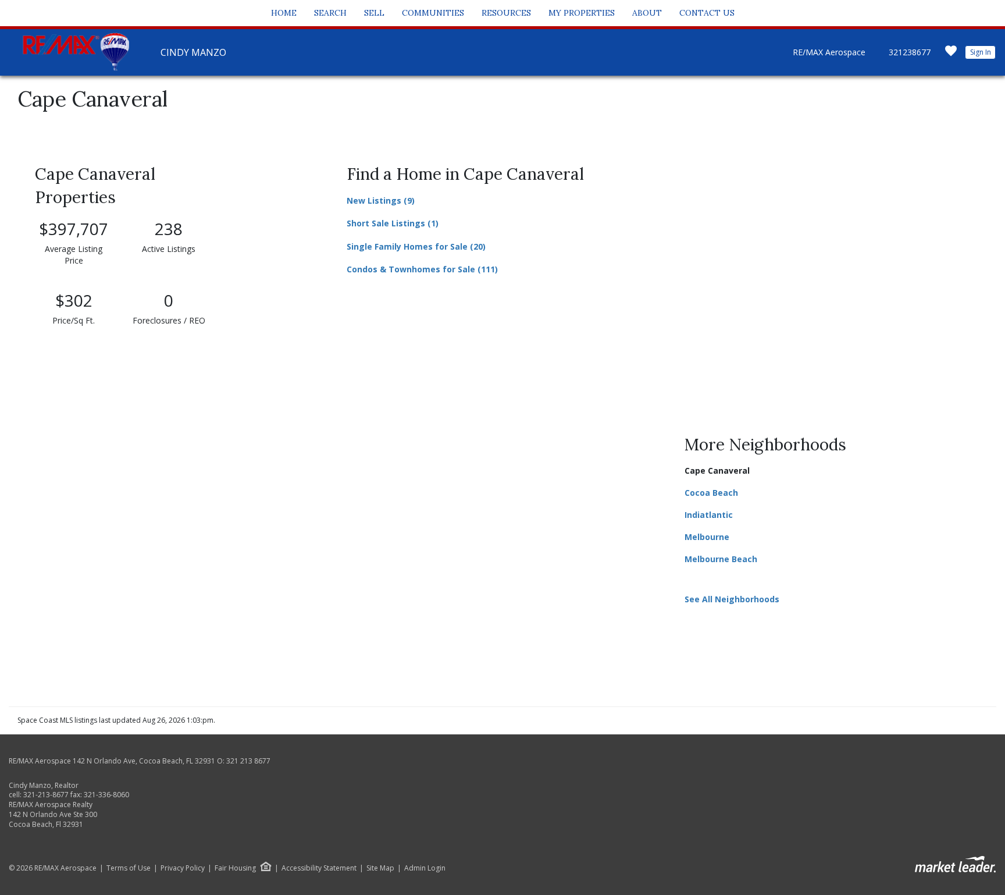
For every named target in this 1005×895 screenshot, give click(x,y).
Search (330, 13)
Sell (374, 13)
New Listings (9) (381, 200)
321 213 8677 (248, 761)
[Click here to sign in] (951, 54)
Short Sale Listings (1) (393, 223)
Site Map (380, 868)
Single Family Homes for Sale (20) (416, 246)
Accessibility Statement (319, 868)
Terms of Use (128, 868)
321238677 (910, 52)
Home (284, 13)
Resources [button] (506, 13)
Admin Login (425, 868)
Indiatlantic (709, 514)
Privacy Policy (183, 868)
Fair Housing (235, 868)
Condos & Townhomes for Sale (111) (422, 269)
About (647, 13)
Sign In (980, 52)
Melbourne (707, 536)
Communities (433, 13)
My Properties (581, 13)
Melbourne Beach (721, 558)
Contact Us (707, 13)
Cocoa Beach (711, 492)
